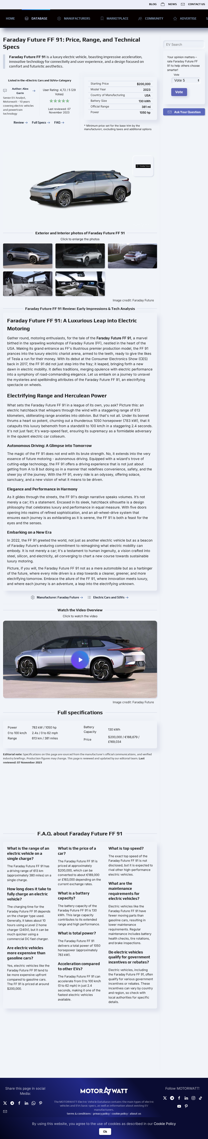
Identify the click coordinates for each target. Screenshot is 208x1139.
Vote (176, 74)
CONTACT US (196, 4)
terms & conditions (79, 1113)
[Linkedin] (26, 1103)
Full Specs (39, 122)
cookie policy (120, 1113)
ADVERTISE (188, 18)
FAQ (57, 122)
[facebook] (19, 1103)
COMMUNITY (154, 18)
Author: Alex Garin (20, 91)
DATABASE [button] (39, 18)
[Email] (5, 1111)
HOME (10, 18)
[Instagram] (193, 1098)
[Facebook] (179, 1098)
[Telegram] (12, 1103)
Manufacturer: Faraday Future (58, 597)
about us (135, 1113)
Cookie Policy (165, 1124)
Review (19, 122)
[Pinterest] (41, 1103)
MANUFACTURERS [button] (77, 18)
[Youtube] (179, 1106)
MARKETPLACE (117, 18)
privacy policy (101, 1113)
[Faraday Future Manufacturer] (143, 166)
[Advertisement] (80, 797)
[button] (27, 255)
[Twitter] (5, 1103)
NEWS (172, 4)
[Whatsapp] (33, 1103)
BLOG (153, 4)
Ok (105, 1131)
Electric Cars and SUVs (109, 597)
